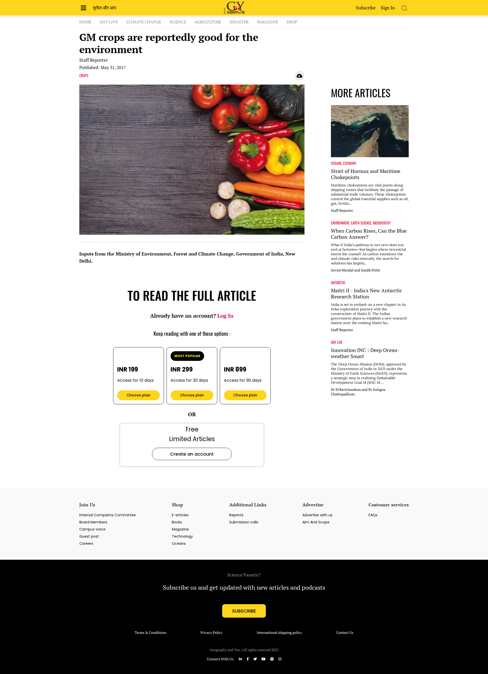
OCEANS (336, 163)
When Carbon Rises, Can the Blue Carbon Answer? (369, 234)
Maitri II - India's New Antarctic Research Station (366, 293)
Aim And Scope (315, 522)
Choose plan (138, 395)
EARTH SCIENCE (361, 223)
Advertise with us (317, 515)
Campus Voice (92, 529)
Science (178, 22)
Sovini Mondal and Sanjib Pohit (355, 270)
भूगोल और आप (104, 7)
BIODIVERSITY (382, 223)
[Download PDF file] (299, 76)
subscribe (244, 611)
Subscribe (366, 7)
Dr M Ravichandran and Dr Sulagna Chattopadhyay (358, 391)
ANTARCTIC (338, 282)
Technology (182, 536)
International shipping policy (279, 632)
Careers (86, 543)
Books (177, 522)
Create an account (192, 454)
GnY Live (109, 22)
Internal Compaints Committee (107, 515)
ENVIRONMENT (340, 223)
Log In (225, 315)
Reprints (236, 515)
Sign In (388, 7)
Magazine (267, 22)
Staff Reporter (93, 60)
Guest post (89, 536)
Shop (291, 22)
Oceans (179, 543)
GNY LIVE (337, 342)
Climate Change (143, 22)
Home (85, 22)
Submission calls (243, 522)
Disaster (239, 22)
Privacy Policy (211, 632)
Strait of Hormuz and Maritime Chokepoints (365, 174)
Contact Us (344, 632)
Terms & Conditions (150, 632)
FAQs (373, 515)
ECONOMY (349, 163)
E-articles (180, 515)
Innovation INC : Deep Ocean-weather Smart (365, 353)
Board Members (93, 522)
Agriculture (207, 22)
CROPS (83, 75)
